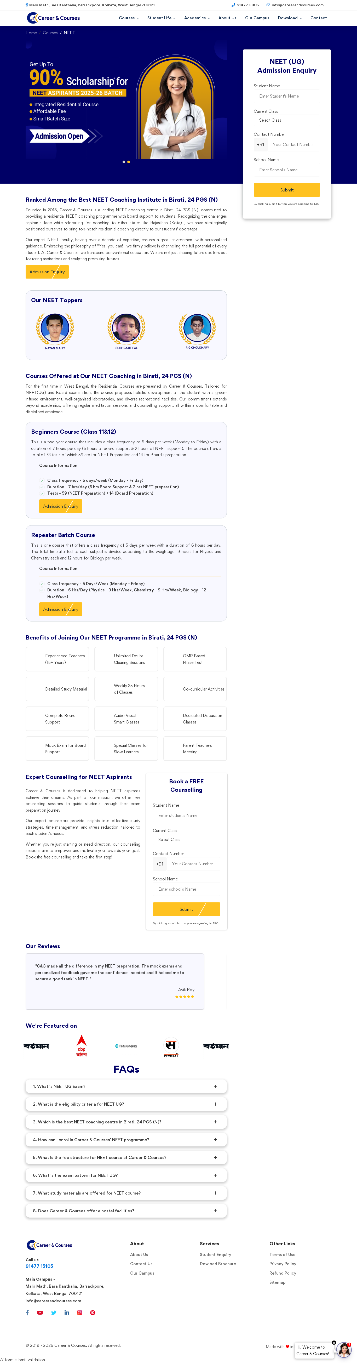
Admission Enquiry (47, 271)
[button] (124, 162)
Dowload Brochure (218, 1263)
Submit (186, 909)
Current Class (165, 830)
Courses (50, 32)
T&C (215, 923)
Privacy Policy (282, 1263)
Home (31, 32)
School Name (165, 878)
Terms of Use (282, 1254)
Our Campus (142, 1273)
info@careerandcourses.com (53, 1300)
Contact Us (141, 1263)
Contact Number (168, 853)
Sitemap (277, 1282)
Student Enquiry (215, 1254)
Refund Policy (282, 1273)
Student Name (166, 805)
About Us (139, 1254)
